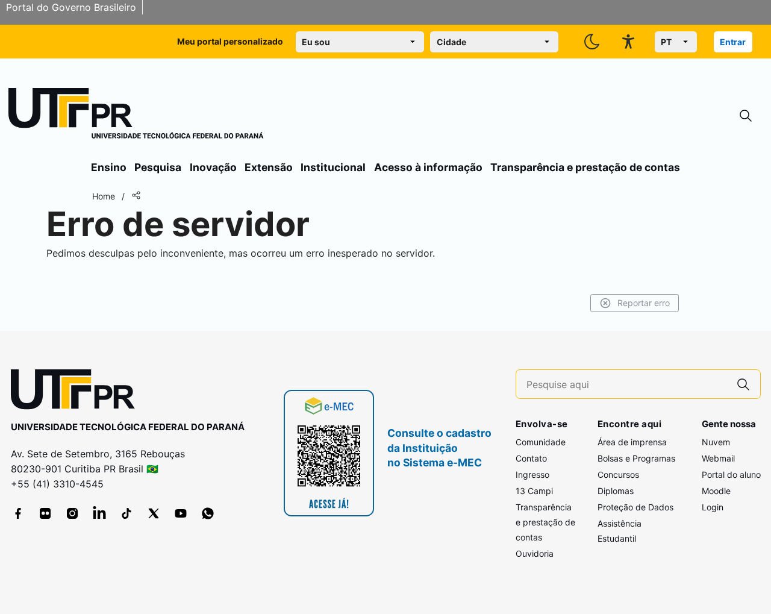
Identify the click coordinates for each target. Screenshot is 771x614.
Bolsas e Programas (636, 458)
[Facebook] (18, 513)
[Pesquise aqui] (743, 384)
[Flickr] (45, 513)
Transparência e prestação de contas (585, 167)
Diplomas (616, 491)
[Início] (136, 115)
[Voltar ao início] (77, 392)
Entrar (733, 42)
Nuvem (716, 442)
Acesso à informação (428, 167)
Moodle (716, 491)
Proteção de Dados (635, 507)
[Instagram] (72, 513)
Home (103, 196)
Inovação (213, 167)
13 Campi (534, 491)
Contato (531, 458)
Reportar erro (643, 303)
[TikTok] (126, 513)
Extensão (269, 167)
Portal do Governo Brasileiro (71, 7)
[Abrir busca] (746, 116)
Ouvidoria (535, 553)
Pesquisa (157, 167)
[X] (153, 513)
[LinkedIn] (99, 513)
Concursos (618, 474)
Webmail (718, 458)
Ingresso (532, 474)
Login (712, 507)
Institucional (333, 167)
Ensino (108, 167)
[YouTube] (180, 513)
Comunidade (541, 442)
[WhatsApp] (208, 513)
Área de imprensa (632, 442)
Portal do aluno (731, 474)
